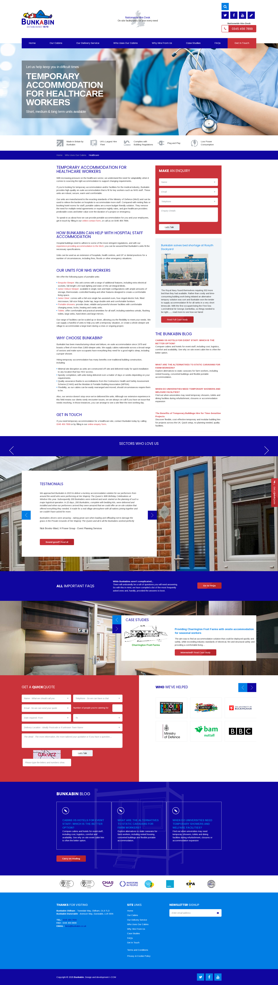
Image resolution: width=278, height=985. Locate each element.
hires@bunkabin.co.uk (75, 926)
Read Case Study (196, 652)
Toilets (61, 310)
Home (32, 43)
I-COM (112, 977)
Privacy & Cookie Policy (139, 956)
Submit (218, 913)
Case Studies (193, 43)
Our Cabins (56, 43)
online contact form (91, 220)
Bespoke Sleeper (66, 282)
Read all (57, 542)
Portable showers (66, 304)
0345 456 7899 (242, 29)
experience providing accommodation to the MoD (80, 246)
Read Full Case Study (177, 319)
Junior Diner (63, 298)
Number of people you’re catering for (90, 708)
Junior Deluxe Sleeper (68, 289)
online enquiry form (96, 424)
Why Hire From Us (162, 43)
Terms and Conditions (137, 950)
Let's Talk (169, 227)
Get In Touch (242, 43)
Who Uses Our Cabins (125, 43)
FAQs (218, 43)
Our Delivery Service (87, 43)
